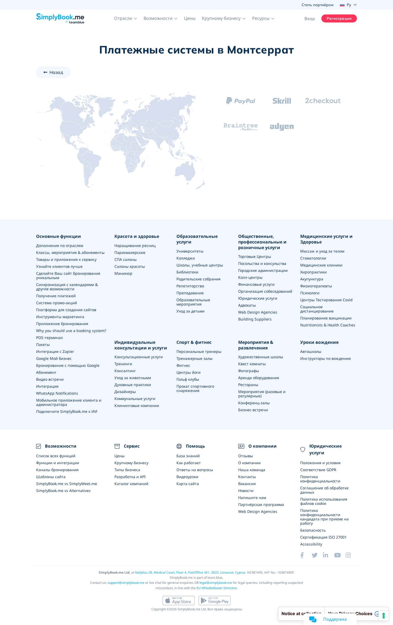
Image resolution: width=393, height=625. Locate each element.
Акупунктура (311, 278)
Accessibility (311, 544)
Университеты (189, 251)
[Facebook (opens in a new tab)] (305, 555)
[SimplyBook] (60, 18)
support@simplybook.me (125, 582)
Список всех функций (55, 455)
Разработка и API (130, 476)
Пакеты (43, 344)
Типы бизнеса (127, 469)
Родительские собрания (198, 278)
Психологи (309, 292)
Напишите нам (252, 497)
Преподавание (190, 292)
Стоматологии (313, 258)
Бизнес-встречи (253, 409)
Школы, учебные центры (199, 265)
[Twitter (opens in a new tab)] (317, 555)
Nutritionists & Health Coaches (327, 324)
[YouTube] (339, 555)
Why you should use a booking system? (71, 330)
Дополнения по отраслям (59, 245)
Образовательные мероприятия (193, 302)
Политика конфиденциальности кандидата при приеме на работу (324, 517)
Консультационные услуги (138, 356)
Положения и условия (320, 462)
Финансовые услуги (256, 284)
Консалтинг (125, 370)
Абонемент (46, 372)
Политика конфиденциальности (320, 478)
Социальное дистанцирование (317, 309)
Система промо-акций (56, 302)
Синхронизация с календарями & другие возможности (67, 286)
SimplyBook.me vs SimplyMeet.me (66, 483)
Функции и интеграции (57, 462)
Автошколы (310, 351)
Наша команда (251, 469)
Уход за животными (132, 377)
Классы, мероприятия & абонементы (70, 252)
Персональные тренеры (198, 351)
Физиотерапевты (316, 285)
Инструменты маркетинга (60, 316)
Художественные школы (260, 356)
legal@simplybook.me (215, 582)
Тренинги (123, 363)
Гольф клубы (187, 379)
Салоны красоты (129, 266)
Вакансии (247, 483)
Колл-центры (250, 277)
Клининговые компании (136, 405)
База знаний (188, 455)
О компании (249, 462)
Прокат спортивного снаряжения (195, 388)
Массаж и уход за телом (322, 251)
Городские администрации (263, 270)
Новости (245, 490)
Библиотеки (187, 272)
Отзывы (245, 455)
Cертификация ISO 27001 (323, 537)
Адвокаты (247, 305)
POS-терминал (49, 337)
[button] (125, 18)
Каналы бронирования (57, 469)
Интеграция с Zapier (55, 351)
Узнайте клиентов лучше (59, 266)
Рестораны (248, 384)
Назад (56, 72)
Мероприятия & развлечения (255, 345)
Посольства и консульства (262, 263)
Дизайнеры (125, 391)
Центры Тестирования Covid (326, 299)
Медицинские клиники (321, 265)
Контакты (247, 476)
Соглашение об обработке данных (324, 490)
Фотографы (248, 370)
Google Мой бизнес (54, 358)
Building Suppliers (255, 319)
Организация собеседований (265, 291)
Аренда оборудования (258, 377)
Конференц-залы (254, 402)
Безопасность (313, 530)
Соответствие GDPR (318, 469)
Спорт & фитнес (193, 342)
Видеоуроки (187, 476)
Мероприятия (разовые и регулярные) (262, 393)
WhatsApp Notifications (57, 393)
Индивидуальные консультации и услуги (140, 345)
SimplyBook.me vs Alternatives (63, 490)
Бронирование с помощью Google (67, 365)
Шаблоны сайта (51, 476)
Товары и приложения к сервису (66, 259)
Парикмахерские (129, 252)
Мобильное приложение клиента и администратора (68, 402)
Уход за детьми (190, 311)
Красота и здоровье (136, 236)
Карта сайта (187, 483)
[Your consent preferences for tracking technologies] (384, 616)
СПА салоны (125, 259)
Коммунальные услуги (134, 398)
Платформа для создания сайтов (66, 309)
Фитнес (183, 365)
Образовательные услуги (197, 239)
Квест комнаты (252, 363)
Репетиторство (190, 285)
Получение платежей (56, 295)
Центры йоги (188, 372)
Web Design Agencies (257, 312)
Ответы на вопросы (194, 469)
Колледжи (185, 258)
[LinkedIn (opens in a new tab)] (328, 555)
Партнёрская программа (261, 504)
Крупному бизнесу (131, 462)
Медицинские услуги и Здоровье (326, 239)
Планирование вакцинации (326, 318)
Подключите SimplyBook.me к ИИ (66, 411)
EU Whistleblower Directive (216, 588)
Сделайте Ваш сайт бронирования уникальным (68, 275)
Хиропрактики (313, 272)
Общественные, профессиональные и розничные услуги (262, 242)
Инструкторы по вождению (325, 358)
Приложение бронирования (62, 323)
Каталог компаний (131, 483)
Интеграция (47, 386)
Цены (189, 18)
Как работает (188, 462)
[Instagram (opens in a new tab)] (351, 555)
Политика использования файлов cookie (323, 501)
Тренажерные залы (194, 358)
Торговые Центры (254, 256)
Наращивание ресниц (135, 245)
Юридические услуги (257, 298)
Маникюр (123, 273)
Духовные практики (132, 384)
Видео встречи (50, 379)
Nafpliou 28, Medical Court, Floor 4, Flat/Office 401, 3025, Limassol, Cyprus (190, 572)
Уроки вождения (319, 342)
